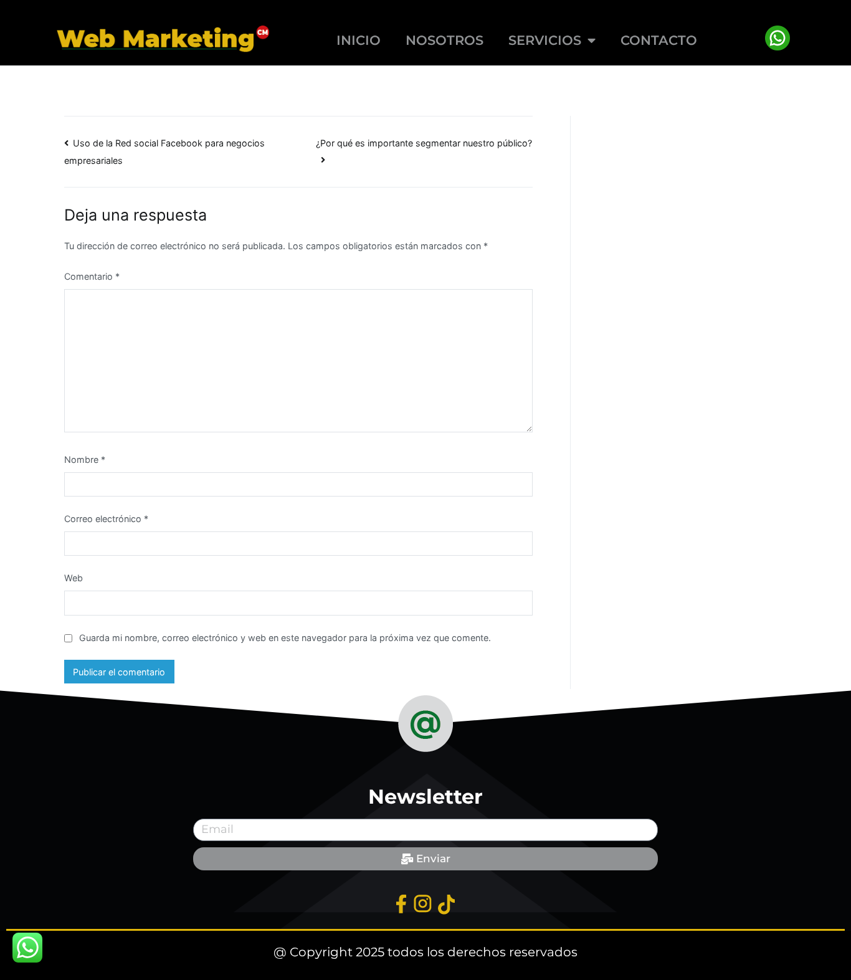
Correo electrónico (106, 518)
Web (73, 578)
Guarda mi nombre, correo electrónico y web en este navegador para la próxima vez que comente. (285, 637)
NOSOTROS (444, 40)
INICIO (358, 40)
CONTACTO (658, 40)
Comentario (92, 276)
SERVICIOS (544, 40)
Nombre (84, 459)
